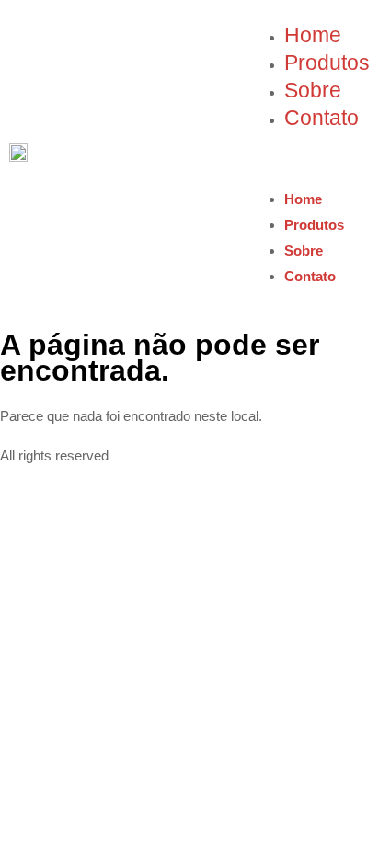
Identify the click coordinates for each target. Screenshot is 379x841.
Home (312, 35)
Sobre (312, 90)
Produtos (327, 62)
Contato (321, 118)
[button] (308, 160)
